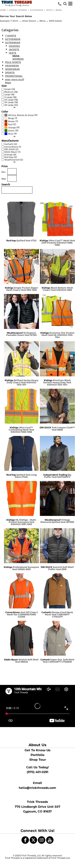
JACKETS (14, 49)
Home (3, 10)
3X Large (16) (11, 102)
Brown (11, 121)
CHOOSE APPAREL (18, 10)
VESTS (49, 10)
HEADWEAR (12, 65)
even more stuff (14, 79)
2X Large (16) (11, 99)
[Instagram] (41, 840)
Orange (12, 127)
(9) (23, 115)
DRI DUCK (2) (11, 149)
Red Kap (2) (10, 157)
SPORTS (10, 72)
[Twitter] (33, 840)
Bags (8, 82)
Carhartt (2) (10, 144)
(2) (12, 124)
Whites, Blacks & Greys (21, 115)
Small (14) (9, 89)
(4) (12, 133)
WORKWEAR (12, 69)
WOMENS (18, 59)
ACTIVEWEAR (12, 39)
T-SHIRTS (10, 35)
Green (11, 130)
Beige (11, 118)
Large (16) (9, 94)
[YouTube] (50, 840)
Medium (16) (11, 92)
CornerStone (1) (12, 147)
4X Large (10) (11, 105)
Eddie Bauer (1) (12, 152)
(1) (12, 118)
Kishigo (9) (10, 154)
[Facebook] (25, 840)
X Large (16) (10, 97)
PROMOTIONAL (14, 76)
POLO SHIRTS (13, 62)
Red (10, 124)
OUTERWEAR (36, 10)
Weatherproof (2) (13, 159)
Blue (10, 133)
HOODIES (14, 46)
